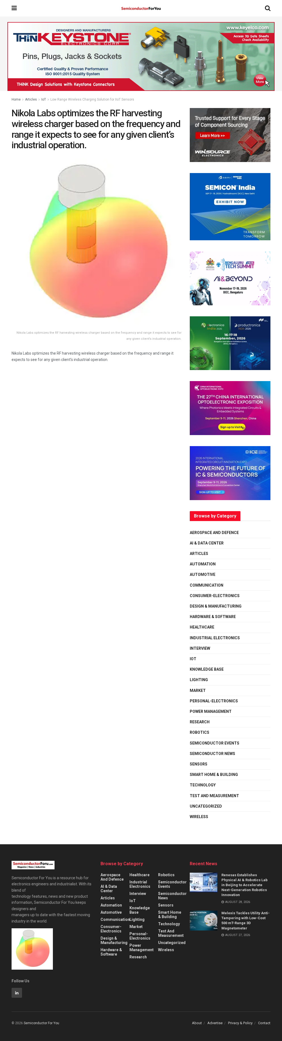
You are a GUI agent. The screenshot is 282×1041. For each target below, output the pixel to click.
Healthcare (202, 627)
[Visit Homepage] (141, 8)
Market (198, 690)
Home (16, 99)
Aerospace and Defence (214, 532)
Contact (264, 1023)
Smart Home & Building (214, 774)
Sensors (198, 764)
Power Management (211, 711)
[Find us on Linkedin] (17, 993)
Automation (203, 564)
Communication (206, 585)
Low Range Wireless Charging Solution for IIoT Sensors (92, 99)
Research (200, 722)
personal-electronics (214, 701)
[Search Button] (267, 8)
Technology (203, 785)
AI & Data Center (207, 543)
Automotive (202, 574)
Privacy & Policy (240, 1023)
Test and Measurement (214, 796)
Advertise (215, 1023)
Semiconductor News (212, 753)
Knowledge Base (207, 669)
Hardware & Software (213, 616)
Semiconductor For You (41, 1023)
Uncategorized (206, 806)
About (197, 1023)
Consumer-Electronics (215, 596)
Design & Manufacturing (216, 606)
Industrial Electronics (215, 638)
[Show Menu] (14, 8)
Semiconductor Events (214, 743)
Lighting (199, 680)
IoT (43, 99)
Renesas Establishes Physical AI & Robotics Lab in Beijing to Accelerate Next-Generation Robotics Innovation (244, 885)
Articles (31, 99)
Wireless (199, 817)
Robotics (199, 732)
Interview (200, 648)
